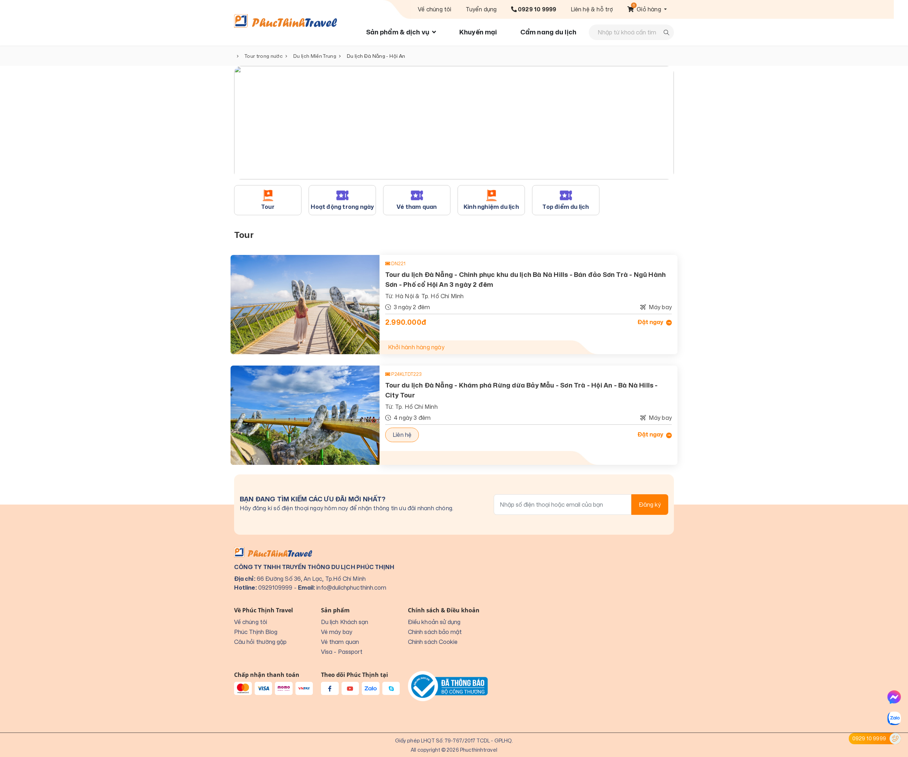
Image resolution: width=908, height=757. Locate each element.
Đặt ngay (650, 322)
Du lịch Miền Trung (314, 56)
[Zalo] (894, 718)
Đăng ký (650, 504)
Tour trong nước (264, 56)
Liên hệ (402, 434)
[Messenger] (894, 697)
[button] (647, 9)
